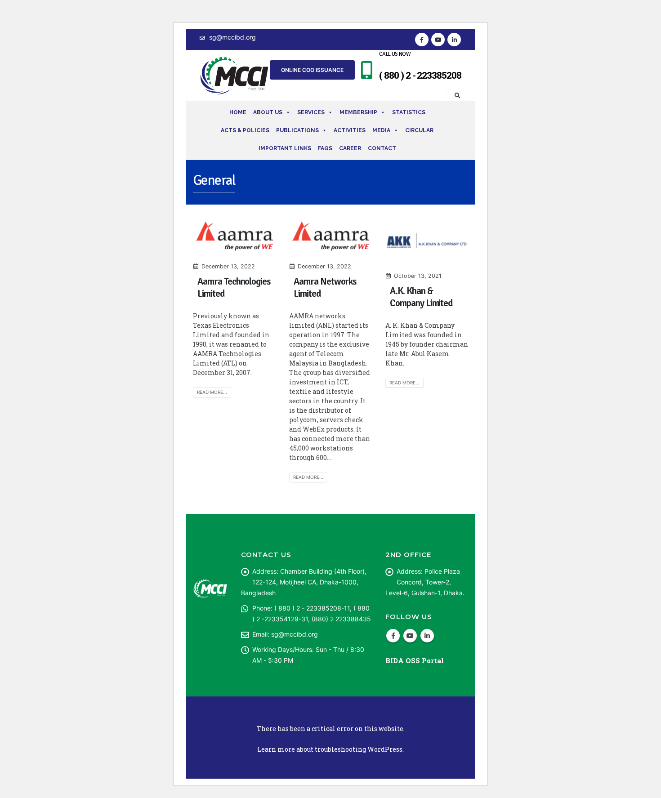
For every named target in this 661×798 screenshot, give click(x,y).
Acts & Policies (245, 130)
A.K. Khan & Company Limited (421, 297)
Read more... (212, 392)
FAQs (325, 148)
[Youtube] (438, 39)
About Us (267, 112)
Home (237, 112)
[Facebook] (422, 39)
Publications (297, 130)
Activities (350, 130)
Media (381, 130)
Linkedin (427, 635)
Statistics (408, 112)
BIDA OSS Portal (414, 660)
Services (311, 112)
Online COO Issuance (312, 70)
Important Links (285, 148)
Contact (382, 148)
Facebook (393, 635)
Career (350, 148)
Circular (419, 130)
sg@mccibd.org (232, 37)
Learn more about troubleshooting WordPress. (330, 749)
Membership (358, 112)
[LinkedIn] (454, 39)
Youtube (410, 635)
